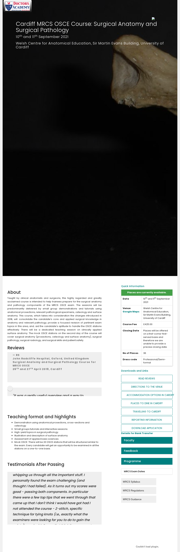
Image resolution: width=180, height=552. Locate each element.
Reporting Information (147, 420)
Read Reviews (147, 378)
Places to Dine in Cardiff (147, 403)
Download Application (147, 428)
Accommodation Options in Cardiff (150, 395)
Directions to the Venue (147, 387)
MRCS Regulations (133, 490)
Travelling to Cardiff (147, 411)
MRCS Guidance (132, 499)
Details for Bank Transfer (137, 433)
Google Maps (131, 311)
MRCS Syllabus (131, 481)
